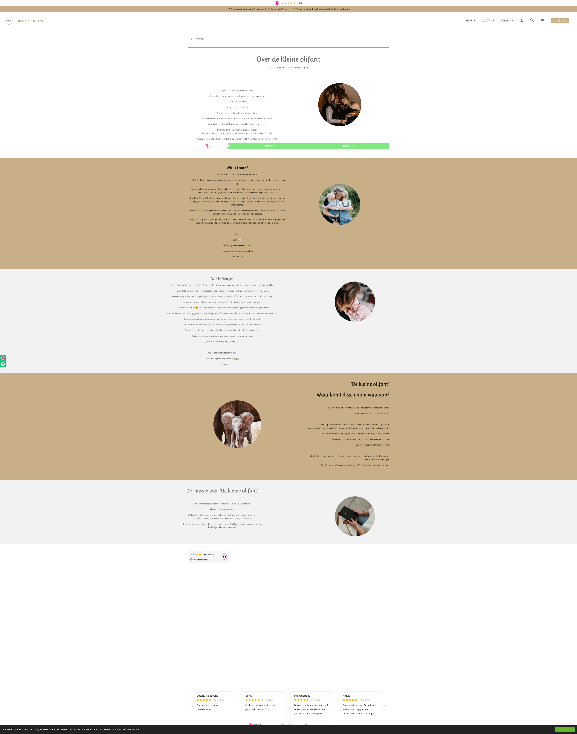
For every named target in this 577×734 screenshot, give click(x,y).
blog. (251, 251)
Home (190, 38)
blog (236, 358)
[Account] (522, 20)
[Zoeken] (532, 20)
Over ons (200, 38)
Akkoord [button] (565, 729)
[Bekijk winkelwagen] (542, 20)
